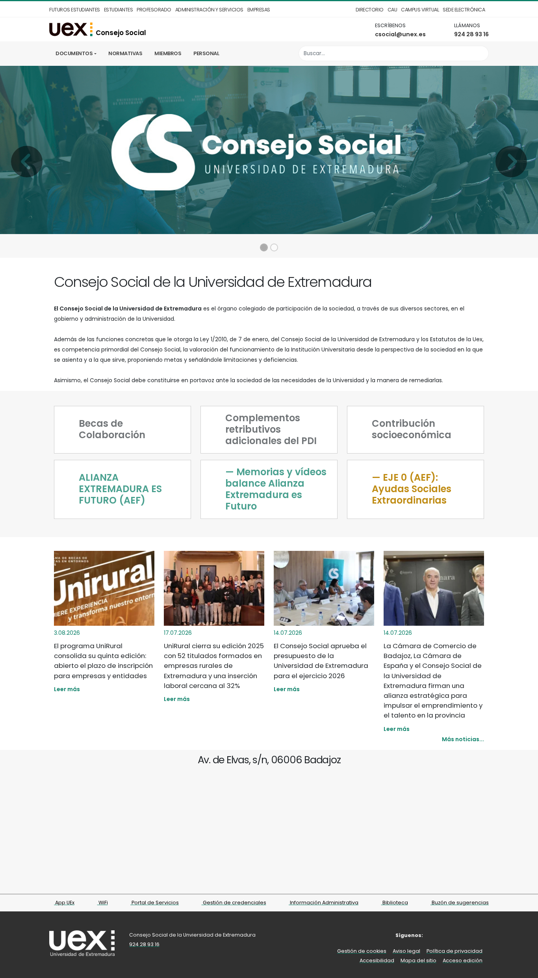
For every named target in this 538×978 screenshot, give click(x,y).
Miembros (167, 53)
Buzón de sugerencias (459, 902)
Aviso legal (406, 951)
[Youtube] (460, 935)
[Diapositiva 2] (274, 247)
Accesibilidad (377, 960)
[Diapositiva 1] (264, 247)
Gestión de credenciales (234, 902)
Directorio (370, 9)
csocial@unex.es (400, 34)
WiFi (102, 902)
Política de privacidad (454, 951)
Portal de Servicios (154, 902)
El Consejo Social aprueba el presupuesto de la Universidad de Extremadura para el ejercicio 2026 (321, 661)
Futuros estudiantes (74, 9)
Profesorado (154, 9)
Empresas (258, 9)
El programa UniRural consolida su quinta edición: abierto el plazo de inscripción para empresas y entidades (103, 661)
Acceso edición (462, 960)
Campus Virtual (420, 9)
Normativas (125, 53)
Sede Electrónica (464, 9)
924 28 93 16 (471, 34)
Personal (206, 53)
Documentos (74, 53)
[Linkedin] (471, 935)
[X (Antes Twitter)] (436, 935)
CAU (392, 9)
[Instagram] (447, 935)
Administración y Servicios (209, 9)
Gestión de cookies (361, 951)
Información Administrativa (323, 902)
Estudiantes (118, 9)
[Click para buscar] (481, 53)
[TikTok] (483, 935)
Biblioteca (394, 902)
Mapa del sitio (418, 960)
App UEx (64, 902)
